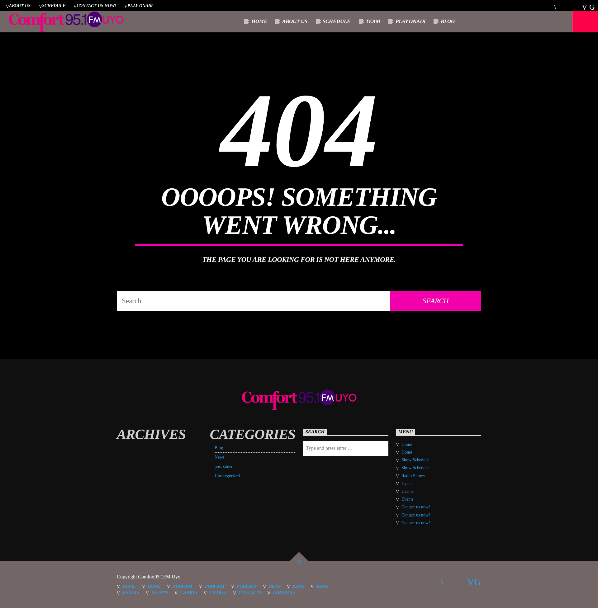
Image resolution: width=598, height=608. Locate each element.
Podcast (183, 586)
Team (373, 21)
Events (407, 483)
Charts (188, 592)
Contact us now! (96, 5)
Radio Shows (413, 476)
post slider (224, 466)
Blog (448, 21)
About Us (20, 5)
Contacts (250, 592)
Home (259, 21)
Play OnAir (140, 5)
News (219, 457)
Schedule (53, 5)
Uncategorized (227, 476)
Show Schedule (415, 460)
